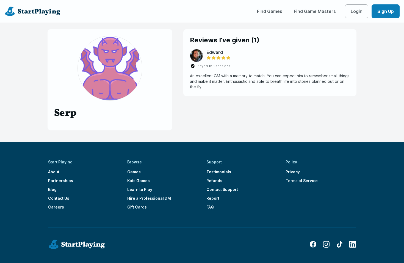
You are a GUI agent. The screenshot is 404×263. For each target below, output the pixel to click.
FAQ (210, 207)
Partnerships (60, 180)
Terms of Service (302, 180)
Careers (56, 207)
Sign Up (385, 11)
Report (212, 198)
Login (357, 11)
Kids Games (138, 180)
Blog (52, 189)
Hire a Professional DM (149, 198)
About (53, 171)
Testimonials (218, 171)
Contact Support (222, 189)
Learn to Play (139, 189)
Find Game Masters (315, 11)
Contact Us (58, 198)
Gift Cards (137, 207)
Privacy (293, 171)
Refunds (214, 180)
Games (134, 171)
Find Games (269, 11)
